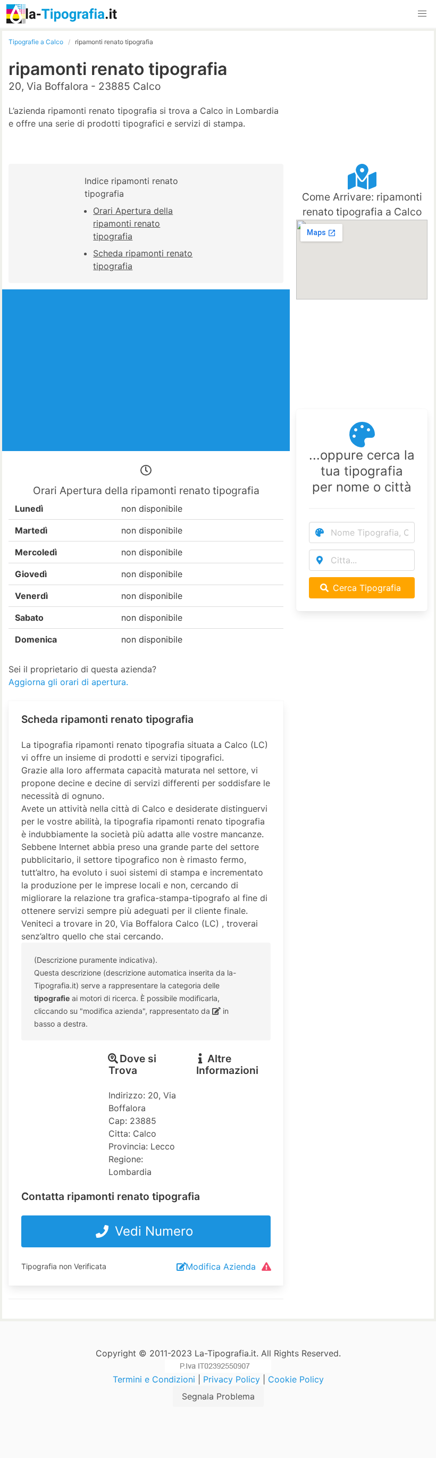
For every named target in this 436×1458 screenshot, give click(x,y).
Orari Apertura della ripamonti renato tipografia (133, 223)
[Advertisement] (361, 90)
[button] (422, 14)
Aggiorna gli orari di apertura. (68, 682)
